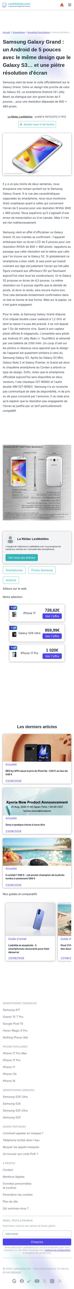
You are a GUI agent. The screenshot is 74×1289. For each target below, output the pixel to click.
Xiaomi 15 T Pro (13, 1016)
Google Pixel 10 (13, 1023)
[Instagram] (52, 1281)
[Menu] (69, 5)
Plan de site (10, 1201)
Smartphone (19, 32)
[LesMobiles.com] (16, 4)
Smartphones (14, 570)
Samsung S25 (12, 1117)
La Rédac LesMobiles (20, 116)
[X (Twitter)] (44, 1281)
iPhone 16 (9, 1081)
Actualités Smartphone (39, 32)
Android (11, 580)
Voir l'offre (52, 616)
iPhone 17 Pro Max (15, 1053)
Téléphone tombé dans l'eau (21, 1140)
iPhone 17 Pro (11, 1060)
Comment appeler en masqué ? (23, 1133)
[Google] (14, 1281)
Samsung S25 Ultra (15, 1110)
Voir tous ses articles (21, 557)
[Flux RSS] (60, 1281)
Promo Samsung (42, 570)
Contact (8, 1169)
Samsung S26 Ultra (15, 1096)
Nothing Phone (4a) (15, 1037)
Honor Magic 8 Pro (15, 1030)
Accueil (6, 32)
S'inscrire (37, 1242)
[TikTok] (29, 1281)
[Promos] (62, 5)
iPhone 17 (9, 1067)
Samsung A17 (11, 1010)
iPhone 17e (10, 1074)
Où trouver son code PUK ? (20, 1154)
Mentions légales (13, 1176)
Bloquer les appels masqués (21, 1147)
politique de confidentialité (57, 1250)
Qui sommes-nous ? (15, 1208)
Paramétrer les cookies (18, 1194)
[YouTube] (37, 1281)
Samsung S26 (12, 1103)
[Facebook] (22, 1281)
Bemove (16, 1272)
